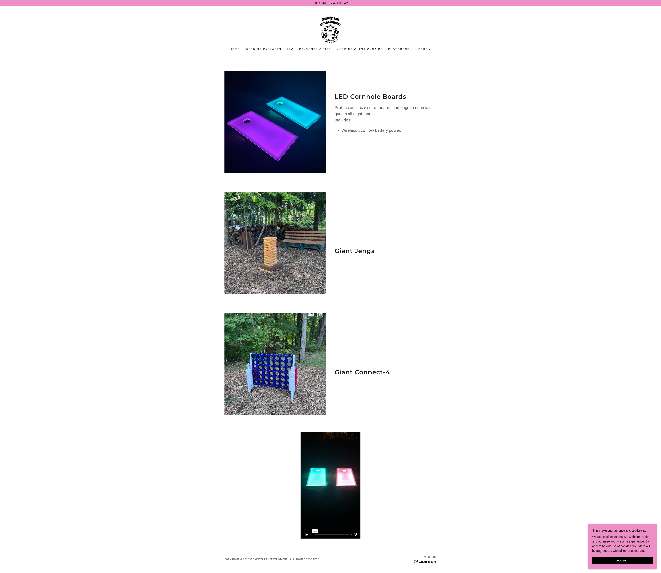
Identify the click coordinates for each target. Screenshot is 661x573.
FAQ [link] (290, 49)
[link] (330, 29)
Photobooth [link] (400, 49)
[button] (424, 49)
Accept (622, 560)
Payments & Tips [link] (315, 49)
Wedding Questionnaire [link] (360, 49)
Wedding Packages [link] (263, 49)
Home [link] (235, 49)
